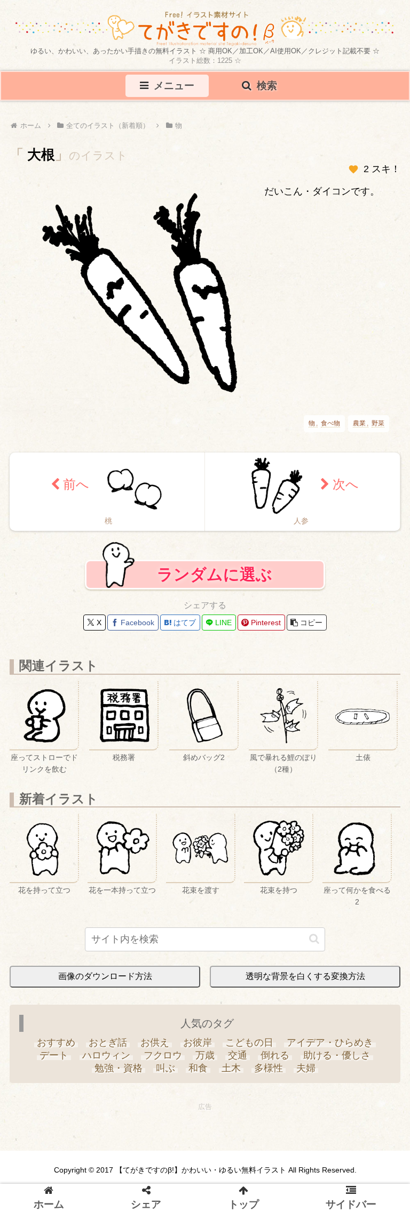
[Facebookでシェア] (172, 723)
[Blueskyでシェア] (128, 723)
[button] (307, 623)
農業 (359, 423)
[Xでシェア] (84, 723)
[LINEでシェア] (260, 723)
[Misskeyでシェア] (150, 723)
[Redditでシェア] (216, 723)
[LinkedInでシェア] (303, 723)
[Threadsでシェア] (193, 723)
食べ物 (330, 423)
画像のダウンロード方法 (105, 976)
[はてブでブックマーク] (238, 723)
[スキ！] (353, 169)
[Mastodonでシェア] (106, 723)
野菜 (378, 423)
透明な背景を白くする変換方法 (305, 976)
